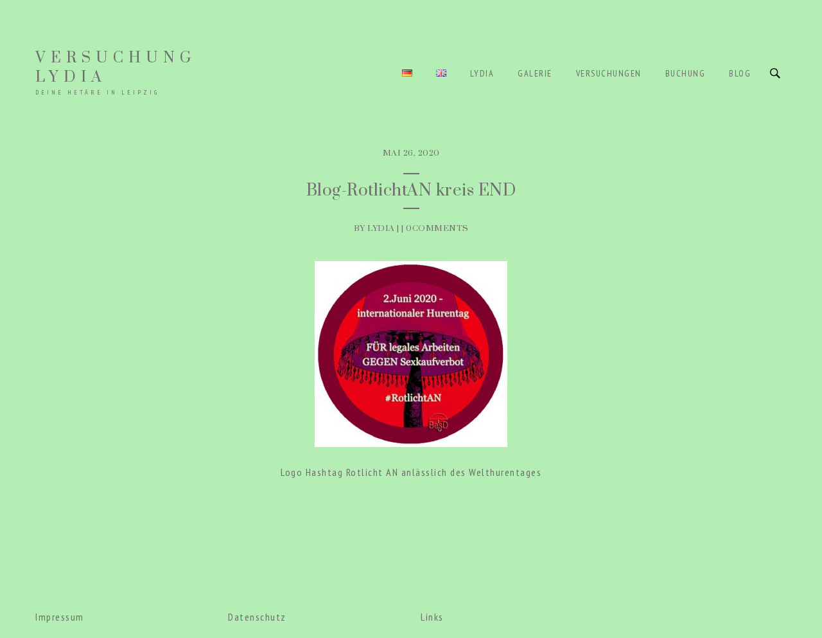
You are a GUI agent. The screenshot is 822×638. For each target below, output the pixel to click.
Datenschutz (257, 616)
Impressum (59, 616)
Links (432, 616)
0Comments (437, 228)
